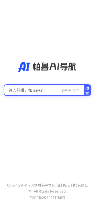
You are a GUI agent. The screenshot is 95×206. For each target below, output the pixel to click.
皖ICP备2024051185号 (47, 197)
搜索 (87, 90)
